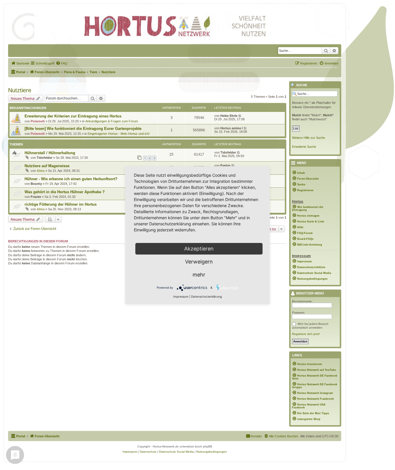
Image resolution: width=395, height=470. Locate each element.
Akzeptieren (199, 249)
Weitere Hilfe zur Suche (308, 137)
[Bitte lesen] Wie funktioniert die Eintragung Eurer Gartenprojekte (83, 128)
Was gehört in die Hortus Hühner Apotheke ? (65, 192)
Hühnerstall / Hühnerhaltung (50, 153)
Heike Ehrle (228, 115)
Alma (41, 170)
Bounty (36, 183)
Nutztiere (19, 90)
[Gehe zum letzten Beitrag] (240, 115)
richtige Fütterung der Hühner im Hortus (61, 204)
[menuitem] (20, 63)
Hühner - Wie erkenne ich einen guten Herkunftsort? (71, 179)
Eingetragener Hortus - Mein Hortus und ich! (118, 133)
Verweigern (199, 262)
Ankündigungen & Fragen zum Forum (111, 121)
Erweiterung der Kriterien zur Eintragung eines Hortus (73, 116)
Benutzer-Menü (309, 293)
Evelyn (225, 165)
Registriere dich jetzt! (306, 334)
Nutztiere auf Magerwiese (47, 166)
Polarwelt (38, 121)
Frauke (36, 196)
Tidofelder (44, 157)
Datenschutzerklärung (206, 296)
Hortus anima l (231, 128)
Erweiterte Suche (304, 146)
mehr (199, 275)
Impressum (181, 296)
